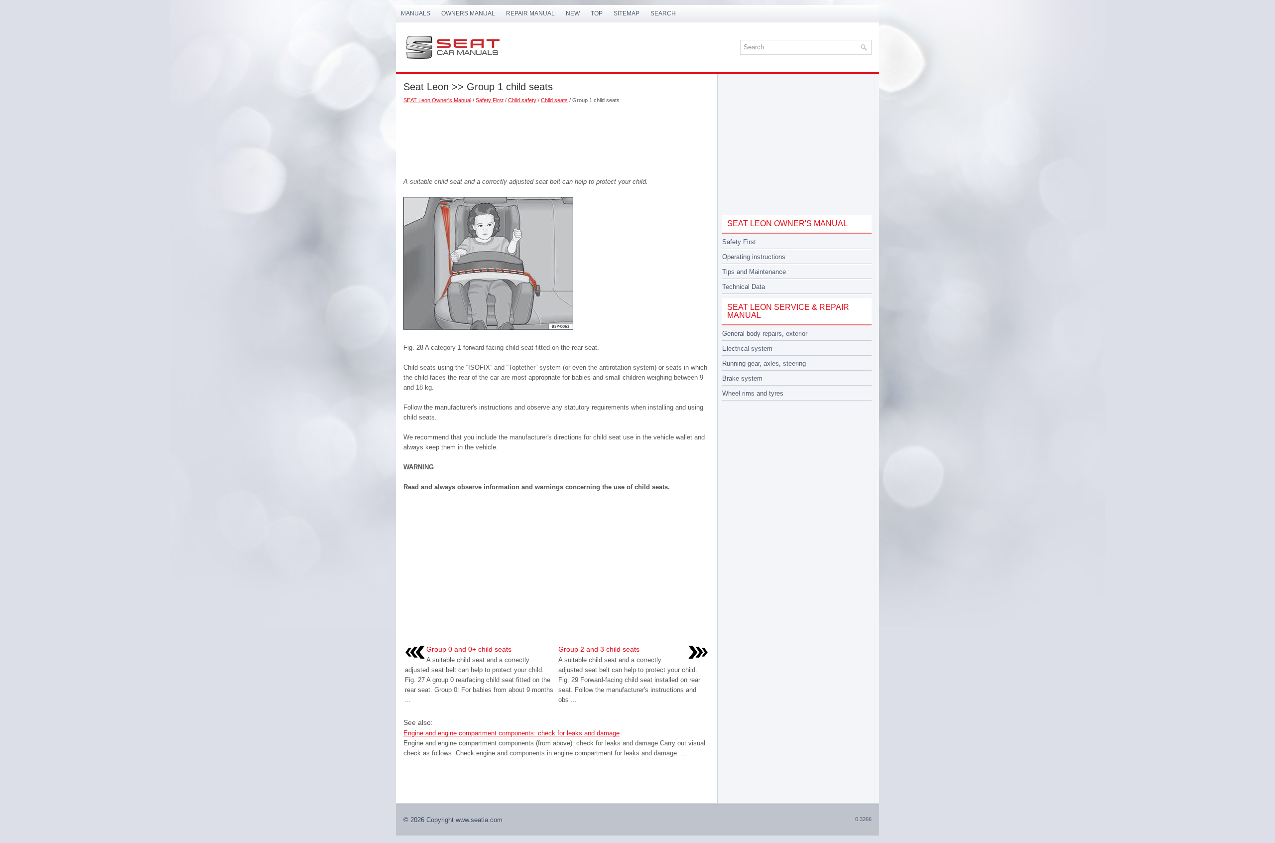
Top (597, 13)
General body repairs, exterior (764, 333)
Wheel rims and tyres (752, 393)
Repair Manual (530, 13)
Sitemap (626, 13)
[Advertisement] (556, 137)
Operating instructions (753, 257)
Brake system (742, 378)
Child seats (554, 100)
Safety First (490, 100)
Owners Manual (468, 13)
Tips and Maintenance (754, 272)
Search (663, 13)
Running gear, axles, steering (764, 363)
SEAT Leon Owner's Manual (437, 100)
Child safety (522, 100)
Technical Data (743, 286)
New (573, 13)
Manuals (415, 13)
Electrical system (747, 348)
